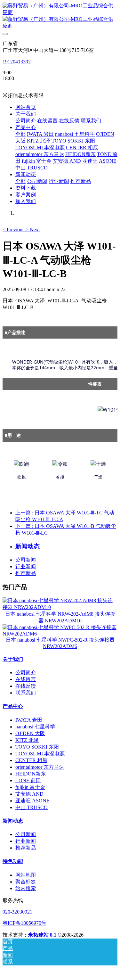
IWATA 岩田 (28, 720)
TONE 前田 (28, 780)
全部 (20, 134)
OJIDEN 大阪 (30, 733)
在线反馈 (25, 686)
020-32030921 (17, 912)
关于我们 (13, 659)
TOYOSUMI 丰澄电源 (40, 753)
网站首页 (25, 107)
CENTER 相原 (31, 760)
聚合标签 (25, 881)
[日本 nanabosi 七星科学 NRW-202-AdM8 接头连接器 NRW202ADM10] (60, 607)
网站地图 (25, 875)
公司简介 (25, 672)
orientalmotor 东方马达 (39, 767)
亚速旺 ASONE (32, 800)
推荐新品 (25, 573)
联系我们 (25, 692)
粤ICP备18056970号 (24, 923)
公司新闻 (25, 559)
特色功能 (13, 861)
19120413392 (17, 61)
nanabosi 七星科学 (35, 726)
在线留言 (25, 679)
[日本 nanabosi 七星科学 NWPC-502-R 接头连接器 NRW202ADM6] (60, 633)
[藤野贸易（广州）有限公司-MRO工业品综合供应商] (60, 16)
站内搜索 (25, 888)
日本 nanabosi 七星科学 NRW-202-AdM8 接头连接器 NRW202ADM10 (60, 617)
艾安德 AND (29, 794)
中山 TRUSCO (31, 807)
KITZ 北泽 (27, 740)
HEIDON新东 (30, 773)
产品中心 (13, 706)
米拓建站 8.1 (42, 935)
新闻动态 (13, 821)
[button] (14, 229)
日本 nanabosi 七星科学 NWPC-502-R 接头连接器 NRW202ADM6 (60, 643)
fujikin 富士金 (30, 787)
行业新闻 (25, 566)
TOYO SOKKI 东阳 (37, 747)
